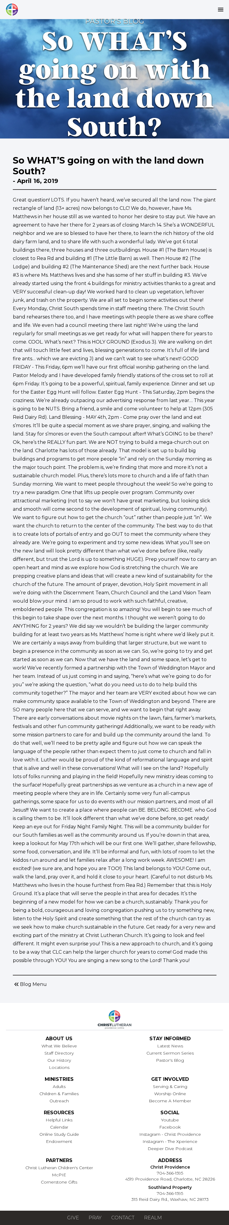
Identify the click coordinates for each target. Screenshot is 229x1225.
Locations (59, 1067)
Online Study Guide (59, 1134)
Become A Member (170, 1101)
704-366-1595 (170, 1173)
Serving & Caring (170, 1086)
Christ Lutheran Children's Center (59, 1167)
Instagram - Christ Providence (170, 1134)
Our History (59, 1060)
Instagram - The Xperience (170, 1141)
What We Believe (59, 1046)
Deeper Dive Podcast (170, 1148)
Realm (153, 1218)
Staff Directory (59, 1053)
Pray (95, 1218)
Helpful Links (59, 1120)
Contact (122, 1218)
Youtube (170, 1120)
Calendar (59, 1127)
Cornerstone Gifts (59, 1182)
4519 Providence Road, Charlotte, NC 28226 (170, 1179)
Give (73, 1218)
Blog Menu (30, 984)
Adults (59, 1086)
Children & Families (59, 1093)
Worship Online (170, 1093)
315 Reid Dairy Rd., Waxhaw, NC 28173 (170, 1199)
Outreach (59, 1101)
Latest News (170, 1046)
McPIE (59, 1175)
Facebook (170, 1127)
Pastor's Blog (170, 1060)
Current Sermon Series (170, 1053)
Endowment (59, 1141)
